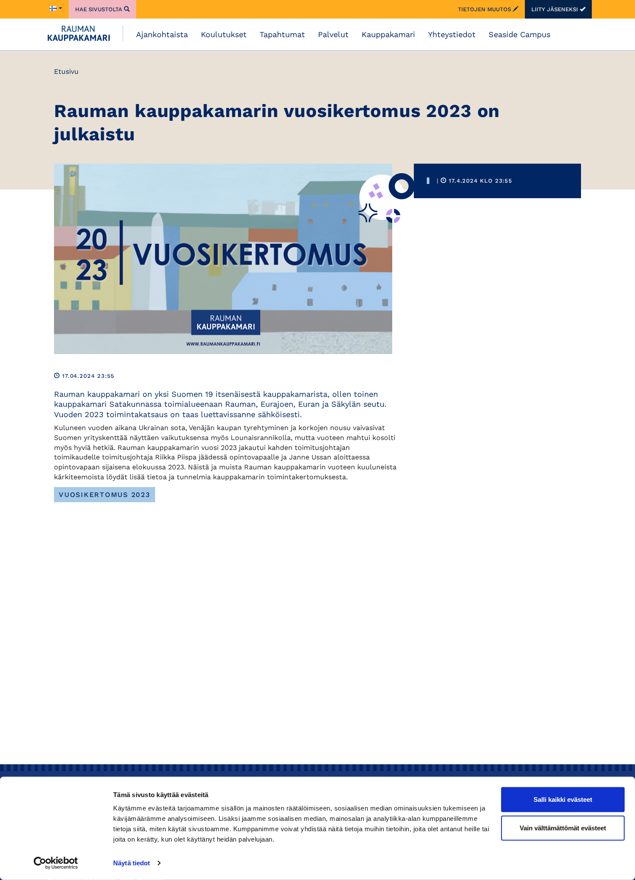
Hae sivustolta (99, 9)
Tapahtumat (282, 34)
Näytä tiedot (131, 863)
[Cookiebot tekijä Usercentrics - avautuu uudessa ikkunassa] (56, 863)
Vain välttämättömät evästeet (563, 827)
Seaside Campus (519, 34)
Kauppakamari (388, 34)
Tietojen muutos (485, 9)
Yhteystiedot (452, 34)
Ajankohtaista (162, 34)
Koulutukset (224, 34)
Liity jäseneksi (555, 9)
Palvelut (333, 34)
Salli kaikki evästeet (562, 799)
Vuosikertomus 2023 (104, 495)
